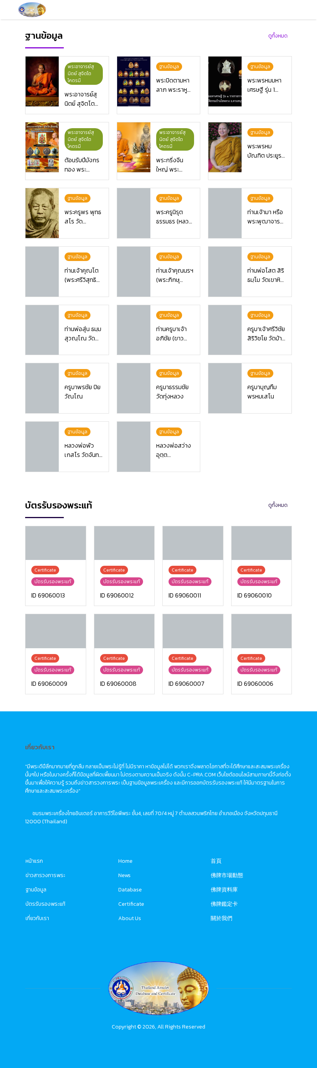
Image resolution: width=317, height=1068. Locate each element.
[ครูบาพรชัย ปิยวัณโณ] (42, 388)
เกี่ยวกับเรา (37, 918)
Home (125, 861)
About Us (129, 918)
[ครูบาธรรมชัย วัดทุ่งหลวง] (133, 388)
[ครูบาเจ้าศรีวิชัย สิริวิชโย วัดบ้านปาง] (225, 330)
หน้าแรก (34, 861)
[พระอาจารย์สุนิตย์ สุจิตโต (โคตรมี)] (42, 81)
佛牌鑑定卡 (224, 904)
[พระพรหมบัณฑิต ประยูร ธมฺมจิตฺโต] (225, 147)
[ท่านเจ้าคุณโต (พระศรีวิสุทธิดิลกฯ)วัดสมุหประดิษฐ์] (42, 272)
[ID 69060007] (193, 631)
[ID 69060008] (124, 631)
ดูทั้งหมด (278, 36)
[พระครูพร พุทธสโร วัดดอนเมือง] (42, 213)
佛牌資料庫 (224, 890)
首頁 (216, 861)
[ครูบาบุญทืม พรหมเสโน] (225, 388)
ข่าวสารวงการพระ (45, 875)
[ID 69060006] (262, 631)
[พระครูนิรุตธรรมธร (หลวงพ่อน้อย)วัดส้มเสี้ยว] (133, 213)
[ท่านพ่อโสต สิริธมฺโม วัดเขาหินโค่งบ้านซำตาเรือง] (225, 272)
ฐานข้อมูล (36, 890)
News (124, 875)
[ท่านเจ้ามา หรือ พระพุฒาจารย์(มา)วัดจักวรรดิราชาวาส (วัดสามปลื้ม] (225, 213)
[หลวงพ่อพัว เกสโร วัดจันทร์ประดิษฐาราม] (42, 447)
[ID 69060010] (262, 543)
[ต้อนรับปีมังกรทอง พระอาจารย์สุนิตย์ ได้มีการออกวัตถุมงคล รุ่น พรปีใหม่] (42, 147)
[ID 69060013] (56, 543)
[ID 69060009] (56, 631)
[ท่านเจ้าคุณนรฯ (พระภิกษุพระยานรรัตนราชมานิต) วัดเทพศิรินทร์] (133, 272)
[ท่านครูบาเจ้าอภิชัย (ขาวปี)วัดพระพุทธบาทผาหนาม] (133, 330)
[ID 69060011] (193, 543)
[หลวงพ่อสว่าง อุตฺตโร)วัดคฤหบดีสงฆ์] (133, 447)
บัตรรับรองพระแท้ (45, 904)
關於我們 (221, 918)
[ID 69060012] (124, 543)
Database (130, 890)
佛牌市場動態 (227, 875)
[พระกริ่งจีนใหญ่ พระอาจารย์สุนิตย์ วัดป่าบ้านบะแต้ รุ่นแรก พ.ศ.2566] (133, 147)
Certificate (131, 904)
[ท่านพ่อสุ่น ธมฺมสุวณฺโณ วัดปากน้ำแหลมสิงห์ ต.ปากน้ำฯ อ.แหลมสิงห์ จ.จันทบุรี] (42, 330)
